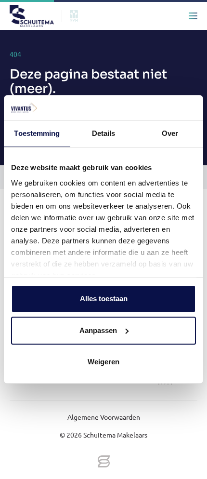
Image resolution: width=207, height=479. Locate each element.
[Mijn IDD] (173, 16)
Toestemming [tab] (37, 134)
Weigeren (103, 362)
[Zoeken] (135, 16)
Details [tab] (104, 134)
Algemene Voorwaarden (103, 416)
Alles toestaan (104, 299)
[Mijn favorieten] (154, 16)
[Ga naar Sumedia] (104, 462)
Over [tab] (170, 134)
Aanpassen (98, 330)
